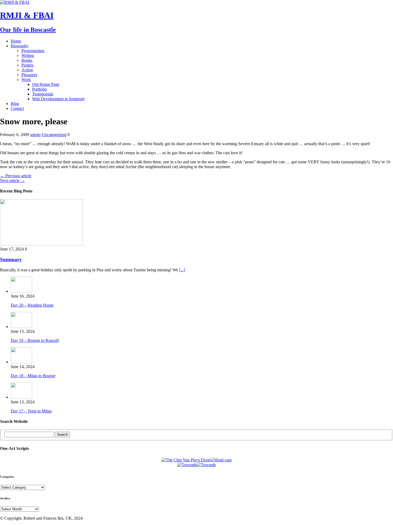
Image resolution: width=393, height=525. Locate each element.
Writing (27, 55)
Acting (27, 70)
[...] (182, 270)
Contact (17, 108)
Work (26, 79)
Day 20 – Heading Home (32, 305)
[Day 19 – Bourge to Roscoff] (21, 326)
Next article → (12, 180)
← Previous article (15, 175)
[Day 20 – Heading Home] (21, 291)
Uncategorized (54, 134)
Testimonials (42, 94)
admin (35, 134)
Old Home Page (45, 84)
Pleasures (29, 74)
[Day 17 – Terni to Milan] (21, 397)
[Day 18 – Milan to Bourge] (21, 362)
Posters (27, 65)
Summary (11, 259)
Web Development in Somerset (58, 98)
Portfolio (39, 89)
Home (16, 41)
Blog (15, 103)
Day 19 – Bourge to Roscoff (35, 340)
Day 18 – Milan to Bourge (33, 375)
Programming (32, 50)
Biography (20, 46)
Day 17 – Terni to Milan (31, 411)
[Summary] (41, 244)
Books (26, 60)
